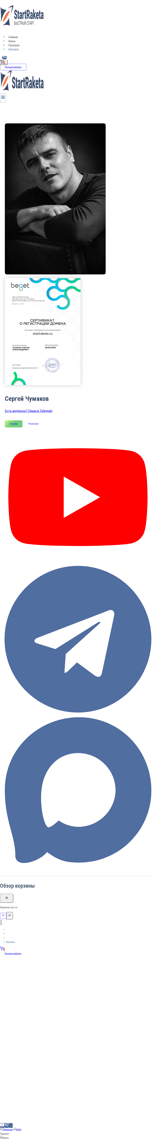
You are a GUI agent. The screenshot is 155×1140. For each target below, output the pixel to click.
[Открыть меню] (3, 97)
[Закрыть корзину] (6, 898)
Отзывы (13, 423)
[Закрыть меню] (1, 922)
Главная (13, 37)
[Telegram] (4, 57)
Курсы (11, 41)
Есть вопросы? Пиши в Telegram (28, 411)
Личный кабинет (13, 67)
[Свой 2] (11, 1125)
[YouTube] (2, 1125)
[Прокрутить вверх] (3, 916)
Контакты (13, 49)
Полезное (14, 45)
